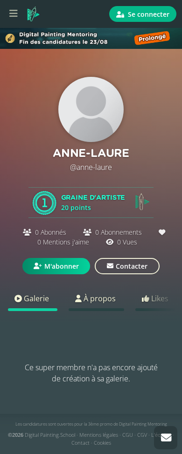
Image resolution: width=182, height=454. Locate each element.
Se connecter (147, 14)
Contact (80, 442)
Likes (158, 298)
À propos (99, 298)
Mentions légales (98, 434)
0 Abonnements (118, 232)
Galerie (35, 298)
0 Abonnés (50, 232)
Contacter (131, 266)
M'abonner (61, 266)
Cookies (102, 442)
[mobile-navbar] (13, 14)
